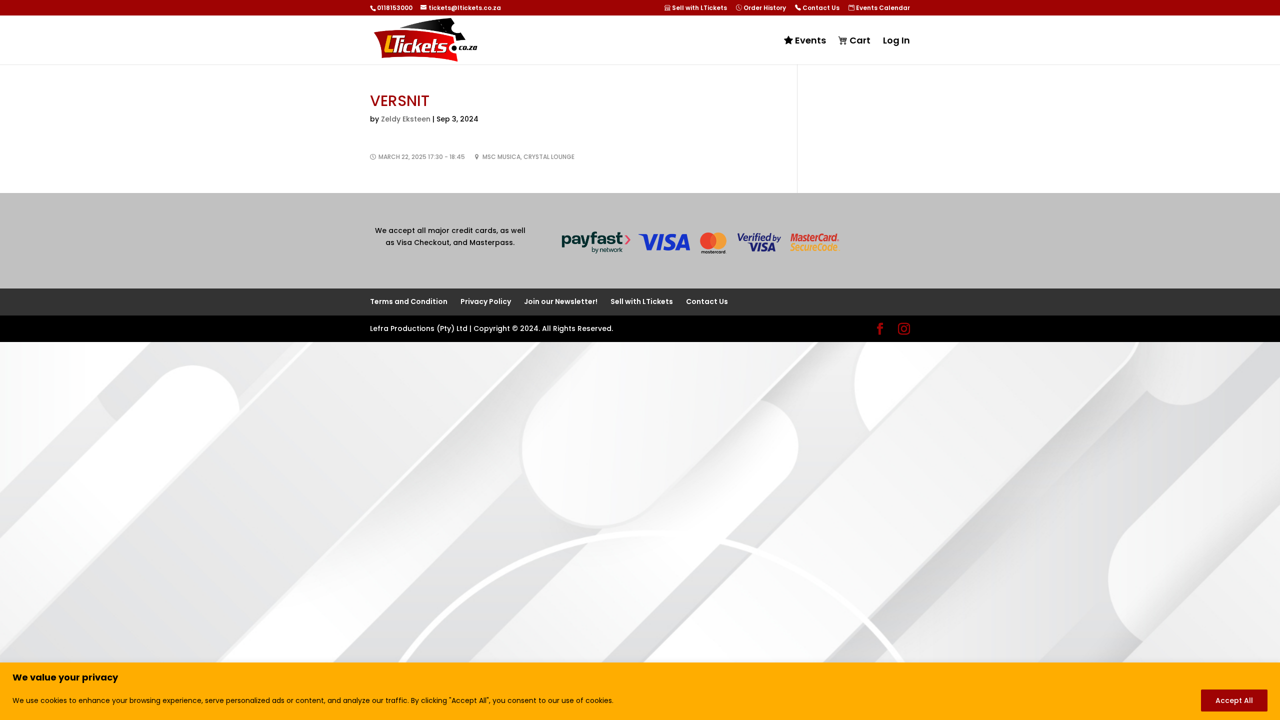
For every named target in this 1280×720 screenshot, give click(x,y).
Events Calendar (882, 8)
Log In (896, 41)
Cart (859, 41)
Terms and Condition (409, 301)
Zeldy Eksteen (405, 119)
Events (809, 41)
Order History (764, 8)
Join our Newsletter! (561, 301)
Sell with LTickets (698, 8)
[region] (640, 691)
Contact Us (820, 8)
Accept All (1234, 701)
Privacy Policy (485, 301)
